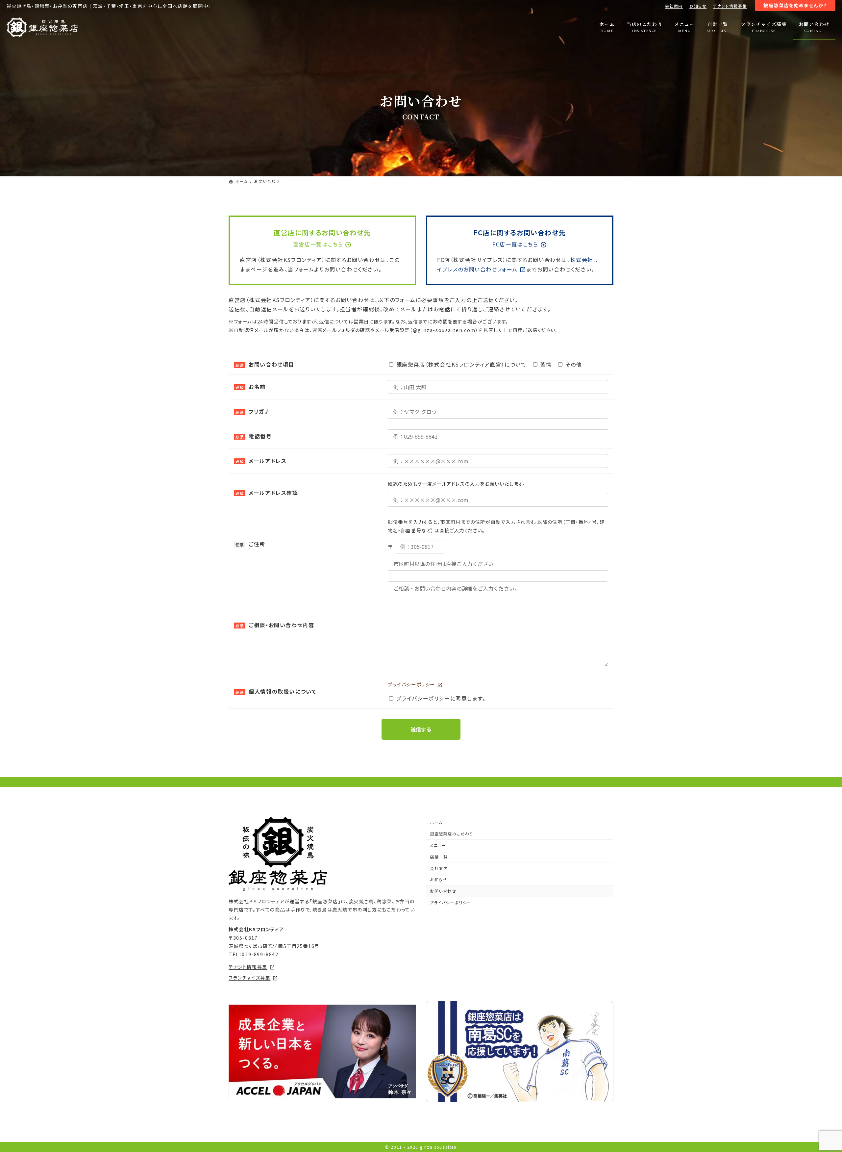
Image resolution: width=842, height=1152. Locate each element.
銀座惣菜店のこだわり (451, 833)
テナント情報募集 (730, 6)
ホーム (436, 822)
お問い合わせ (443, 891)
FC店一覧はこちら (519, 244)
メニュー (438, 845)
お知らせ (697, 6)
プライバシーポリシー (415, 684)
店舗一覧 (439, 856)
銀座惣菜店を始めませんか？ (795, 5)
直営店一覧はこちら (322, 244)
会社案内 (674, 6)
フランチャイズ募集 (253, 977)
